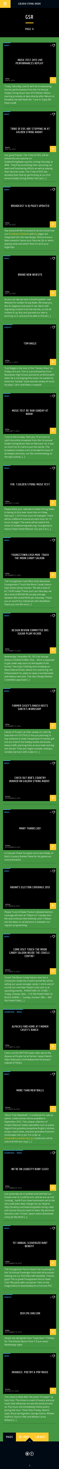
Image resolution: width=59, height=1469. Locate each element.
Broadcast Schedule (19, 233)
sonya (7, 796)
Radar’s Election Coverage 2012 (30, 887)
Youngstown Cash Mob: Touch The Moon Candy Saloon (30, 556)
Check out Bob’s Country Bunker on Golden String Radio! (29, 779)
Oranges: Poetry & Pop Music (30, 1372)
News (6, 45)
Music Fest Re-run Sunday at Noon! (30, 412)
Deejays (7, 327)
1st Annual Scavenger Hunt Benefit (30, 1245)
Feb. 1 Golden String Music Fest (30, 484)
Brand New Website (30, 274)
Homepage (9, 1012)
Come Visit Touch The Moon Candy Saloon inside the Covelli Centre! (29, 952)
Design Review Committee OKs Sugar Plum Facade (30, 632)
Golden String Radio (29, 4)
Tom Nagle (30, 343)
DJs (35, 233)
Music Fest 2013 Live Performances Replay (29, 62)
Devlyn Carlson (30, 1313)
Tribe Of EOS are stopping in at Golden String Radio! (30, 130)
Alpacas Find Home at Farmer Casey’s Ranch (30, 1028)
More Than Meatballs (30, 1090)
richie (7, 78)
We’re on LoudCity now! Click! (30, 1169)
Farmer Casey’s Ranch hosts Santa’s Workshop (30, 707)
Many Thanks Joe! (30, 828)
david (7, 147)
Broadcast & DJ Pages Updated (30, 206)
